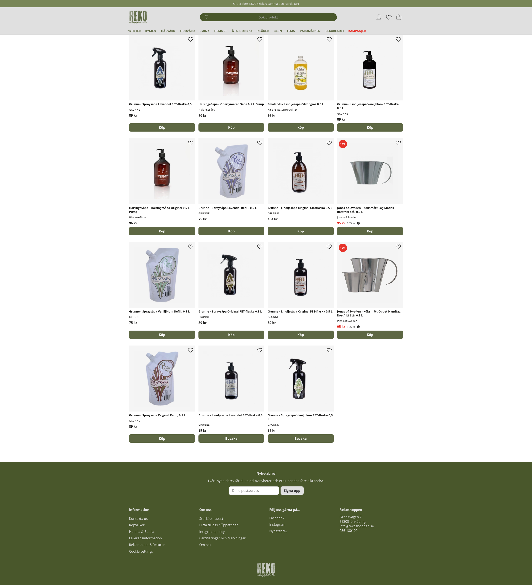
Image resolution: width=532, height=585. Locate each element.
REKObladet (334, 31)
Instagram (277, 524)
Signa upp (292, 490)
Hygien (150, 31)
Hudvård (187, 31)
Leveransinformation (145, 538)
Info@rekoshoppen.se (357, 526)
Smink (204, 31)
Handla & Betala (141, 531)
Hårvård (168, 31)
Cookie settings (141, 551)
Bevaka (231, 438)
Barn (278, 31)
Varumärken (310, 31)
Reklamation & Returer (147, 544)
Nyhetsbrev (278, 531)
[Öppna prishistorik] (358, 223)
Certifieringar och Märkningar (222, 538)
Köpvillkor (137, 525)
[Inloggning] (379, 17)
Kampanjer (357, 31)
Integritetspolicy (212, 531)
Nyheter (134, 31)
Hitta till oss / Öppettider (218, 525)
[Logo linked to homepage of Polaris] (138, 17)
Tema (291, 31)
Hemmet (220, 31)
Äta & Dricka (242, 31)
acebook (277, 518)
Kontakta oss (139, 518)
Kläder (263, 31)
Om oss (205, 544)
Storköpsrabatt (211, 518)
